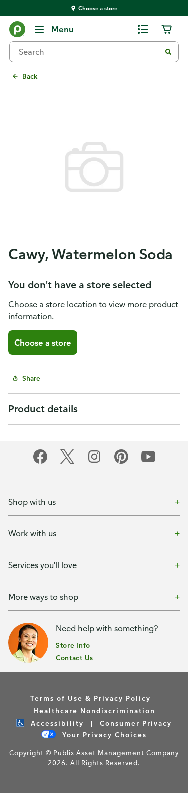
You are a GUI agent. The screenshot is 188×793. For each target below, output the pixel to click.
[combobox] (89, 52)
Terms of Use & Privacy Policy (90, 698)
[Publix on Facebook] (40, 462)
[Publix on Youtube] (148, 462)
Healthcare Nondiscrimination (94, 710)
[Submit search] (168, 52)
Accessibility (56, 723)
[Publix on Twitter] (67, 462)
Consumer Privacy (136, 723)
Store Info (73, 645)
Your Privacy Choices (103, 734)
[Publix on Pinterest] (121, 462)
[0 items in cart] (167, 29)
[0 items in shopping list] (143, 29)
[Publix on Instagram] (94, 462)
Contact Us (74, 657)
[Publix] (17, 31)
